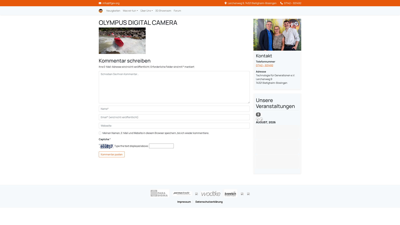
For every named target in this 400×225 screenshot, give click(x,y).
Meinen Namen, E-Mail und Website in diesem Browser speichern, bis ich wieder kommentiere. (155, 133)
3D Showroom (163, 10)
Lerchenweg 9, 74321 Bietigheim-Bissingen (252, 3)
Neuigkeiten (113, 10)
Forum (177, 10)
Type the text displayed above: (131, 146)
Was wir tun (129, 10)
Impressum (184, 201)
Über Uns (145, 10)
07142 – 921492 (292, 3)
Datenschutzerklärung (209, 201)
